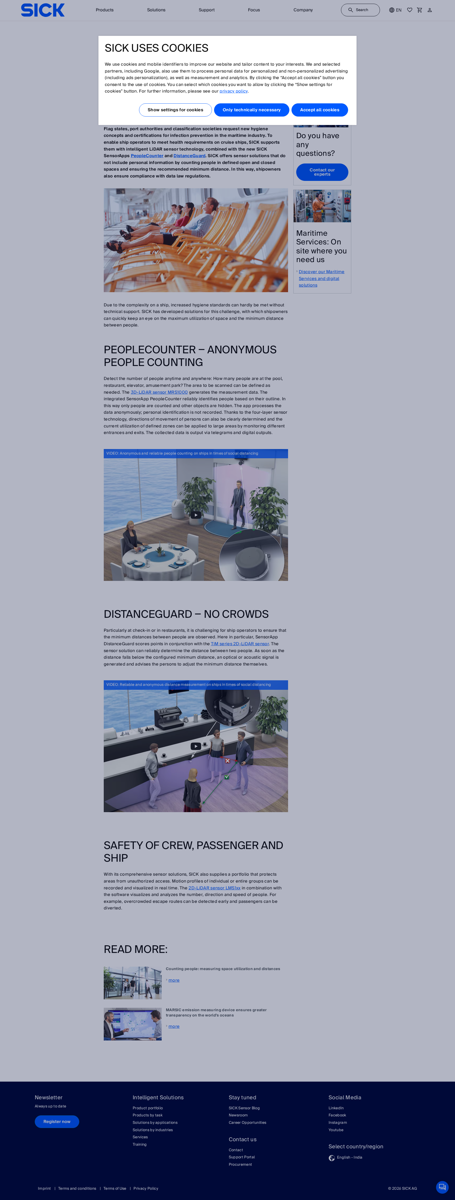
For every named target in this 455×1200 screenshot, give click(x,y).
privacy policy (234, 91)
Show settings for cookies (175, 110)
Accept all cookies (319, 110)
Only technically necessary (252, 110)
